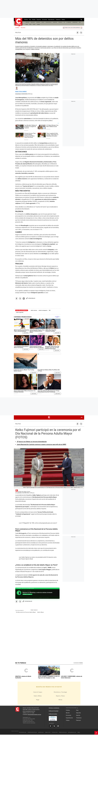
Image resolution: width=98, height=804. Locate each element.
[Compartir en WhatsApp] (23, 298)
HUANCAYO (55, 22)
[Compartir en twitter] (81, 32)
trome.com (54, 732)
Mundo (34, 19)
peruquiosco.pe (72, 732)
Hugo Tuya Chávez (21, 91)
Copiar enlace (31, 298)
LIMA (80, 22)
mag (78, 732)
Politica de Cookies (53, 713)
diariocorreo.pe (63, 732)
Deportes (39, 19)
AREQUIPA (27, 22)
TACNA (34, 24)
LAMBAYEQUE (74, 22)
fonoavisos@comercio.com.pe (34, 714)
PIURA (27, 24)
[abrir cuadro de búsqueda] (81, 20)
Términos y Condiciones (54, 707)
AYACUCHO (33, 22)
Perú (30, 19)
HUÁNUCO (60, 22)
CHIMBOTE (38, 22)
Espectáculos (51, 19)
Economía (44, 19)
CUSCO (43, 22)
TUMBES (38, 24)
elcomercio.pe (22, 732)
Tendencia (58, 19)
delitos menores (34, 310)
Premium (78, 720)
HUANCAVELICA (48, 22)
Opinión (78, 715)
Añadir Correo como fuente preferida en (72, 27)
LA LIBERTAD (69, 22)
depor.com (47, 732)
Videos (63, 19)
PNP (50, 310)
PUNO (30, 24)
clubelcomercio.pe (32, 732)
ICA (64, 22)
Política (26, 19)
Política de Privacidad (53, 710)
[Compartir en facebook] (77, 32)
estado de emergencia (43, 310)
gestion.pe (41, 732)
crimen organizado (19, 312)
